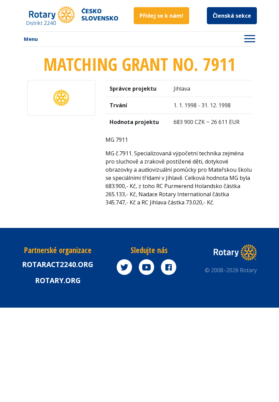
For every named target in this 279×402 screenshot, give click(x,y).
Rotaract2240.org (57, 264)
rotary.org (58, 280)
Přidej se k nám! (161, 15)
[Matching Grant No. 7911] (61, 97)
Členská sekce (232, 15)
